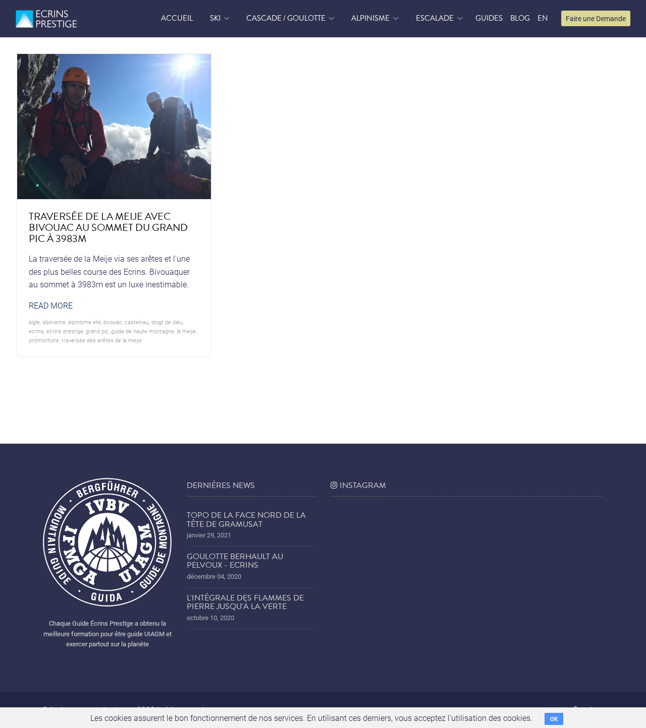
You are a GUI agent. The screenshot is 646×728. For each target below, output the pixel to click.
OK (554, 718)
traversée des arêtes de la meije (102, 340)
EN (542, 18)
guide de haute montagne (142, 331)
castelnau (137, 322)
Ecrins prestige (64, 331)
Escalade (435, 18)
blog (520, 18)
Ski (215, 18)
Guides (489, 18)
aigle (34, 322)
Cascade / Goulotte (286, 18)
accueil (177, 18)
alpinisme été (84, 322)
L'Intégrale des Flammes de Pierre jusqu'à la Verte (245, 602)
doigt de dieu (167, 322)
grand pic (97, 331)
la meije (186, 331)
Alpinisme (370, 18)
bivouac (112, 322)
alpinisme (54, 322)
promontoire (44, 340)
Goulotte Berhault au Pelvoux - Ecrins (235, 561)
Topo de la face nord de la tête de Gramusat (246, 519)
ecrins (36, 331)
